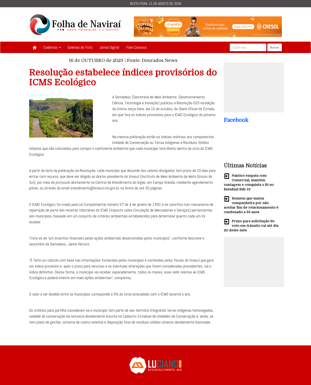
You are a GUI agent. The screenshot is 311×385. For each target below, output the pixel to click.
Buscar (274, 47)
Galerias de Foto (80, 47)
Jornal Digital (109, 47)
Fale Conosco (136, 47)
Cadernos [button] (51, 47)
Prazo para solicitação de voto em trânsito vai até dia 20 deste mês (251, 225)
